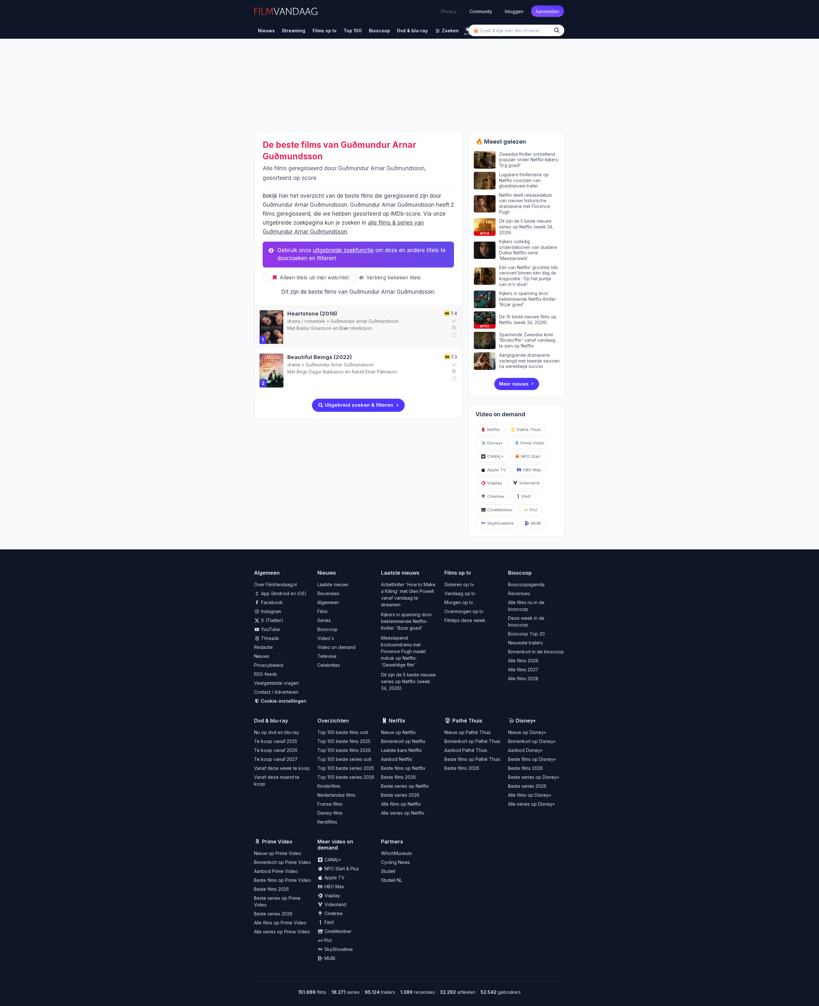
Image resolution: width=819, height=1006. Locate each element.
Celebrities (328, 665)
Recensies (328, 593)
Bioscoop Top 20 (526, 633)
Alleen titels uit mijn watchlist (313, 277)
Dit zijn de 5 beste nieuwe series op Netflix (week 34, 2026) (408, 681)
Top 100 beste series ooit (344, 759)
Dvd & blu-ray (271, 720)
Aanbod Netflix (396, 759)
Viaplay (494, 482)
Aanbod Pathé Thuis (465, 750)
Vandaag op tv (459, 593)
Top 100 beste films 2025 (343, 741)
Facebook (271, 602)
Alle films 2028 (523, 678)
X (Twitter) (271, 620)
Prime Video (532, 442)
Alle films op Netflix (401, 804)
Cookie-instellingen (283, 701)
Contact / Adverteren (276, 692)
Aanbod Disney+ (525, 750)
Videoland (528, 482)
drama (293, 321)
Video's (325, 638)
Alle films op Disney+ (530, 795)
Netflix (493, 429)
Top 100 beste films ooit (342, 732)
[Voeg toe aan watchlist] (453, 327)
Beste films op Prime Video (282, 880)
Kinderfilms (328, 786)
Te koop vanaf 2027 (276, 759)
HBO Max (531, 469)
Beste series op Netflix (405, 786)
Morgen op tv (458, 602)
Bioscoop (327, 629)
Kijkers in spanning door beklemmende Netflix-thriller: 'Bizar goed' (406, 621)
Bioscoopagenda (526, 584)
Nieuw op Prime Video (277, 853)
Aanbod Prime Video (276, 871)
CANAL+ (495, 456)
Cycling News (395, 862)
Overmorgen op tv (463, 611)
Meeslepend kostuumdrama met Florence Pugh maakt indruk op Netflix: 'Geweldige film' (403, 651)
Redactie (263, 647)
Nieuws (261, 656)
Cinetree (495, 496)
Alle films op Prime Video (280, 922)
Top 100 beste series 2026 (345, 777)
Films (322, 611)
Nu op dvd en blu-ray (276, 732)
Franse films (329, 804)
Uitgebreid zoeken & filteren (358, 405)
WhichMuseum (396, 853)
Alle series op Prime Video (282, 931)
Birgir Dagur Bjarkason (320, 371)
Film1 (526, 496)
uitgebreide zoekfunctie (343, 250)
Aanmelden (547, 11)
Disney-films (330, 813)
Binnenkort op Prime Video (282, 862)
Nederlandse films (336, 795)
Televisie (327, 656)
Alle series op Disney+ (531, 804)
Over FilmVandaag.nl (275, 584)
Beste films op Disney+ (532, 759)
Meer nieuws (514, 384)
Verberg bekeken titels (393, 277)
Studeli (388, 871)
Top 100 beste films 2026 (344, 750)
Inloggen (514, 11)
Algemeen (328, 602)
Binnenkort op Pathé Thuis (472, 741)
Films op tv (457, 573)
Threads (269, 638)
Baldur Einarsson (314, 328)
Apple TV (496, 469)
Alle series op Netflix (403, 813)
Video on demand (336, 647)
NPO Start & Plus (341, 868)
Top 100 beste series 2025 (345, 768)
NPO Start (530, 456)
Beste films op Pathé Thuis (472, 759)
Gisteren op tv (459, 584)
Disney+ (494, 442)
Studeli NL (391, 880)
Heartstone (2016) (312, 313)
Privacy (449, 11)
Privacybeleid (268, 665)
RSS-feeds (265, 674)
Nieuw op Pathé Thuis (467, 732)
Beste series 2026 (400, 795)
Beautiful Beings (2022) (319, 357)
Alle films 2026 (523, 660)
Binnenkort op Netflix (403, 741)
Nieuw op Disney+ (527, 732)
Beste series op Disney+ (534, 777)
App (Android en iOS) (283, 593)
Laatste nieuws (332, 584)
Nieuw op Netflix (398, 732)
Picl (533, 509)
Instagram (270, 611)
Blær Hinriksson (355, 328)
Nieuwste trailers (525, 642)
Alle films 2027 (523, 669)
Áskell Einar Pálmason (374, 371)
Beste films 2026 (398, 777)
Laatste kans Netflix (401, 750)
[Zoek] (558, 30)
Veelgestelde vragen (276, 683)
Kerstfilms (327, 822)
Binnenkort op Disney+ (532, 741)
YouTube (270, 629)
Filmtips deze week (464, 620)
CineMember (499, 509)
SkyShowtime (500, 523)
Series (324, 620)
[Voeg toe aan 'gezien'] (453, 321)
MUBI (535, 523)
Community (480, 11)
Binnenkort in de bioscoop (536, 651)
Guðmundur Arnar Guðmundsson (364, 321)
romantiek (315, 321)
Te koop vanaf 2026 (276, 750)
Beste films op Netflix (403, 768)
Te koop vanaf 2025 (275, 741)
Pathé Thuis (528, 429)
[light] (467, 29)
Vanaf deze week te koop (282, 768)
